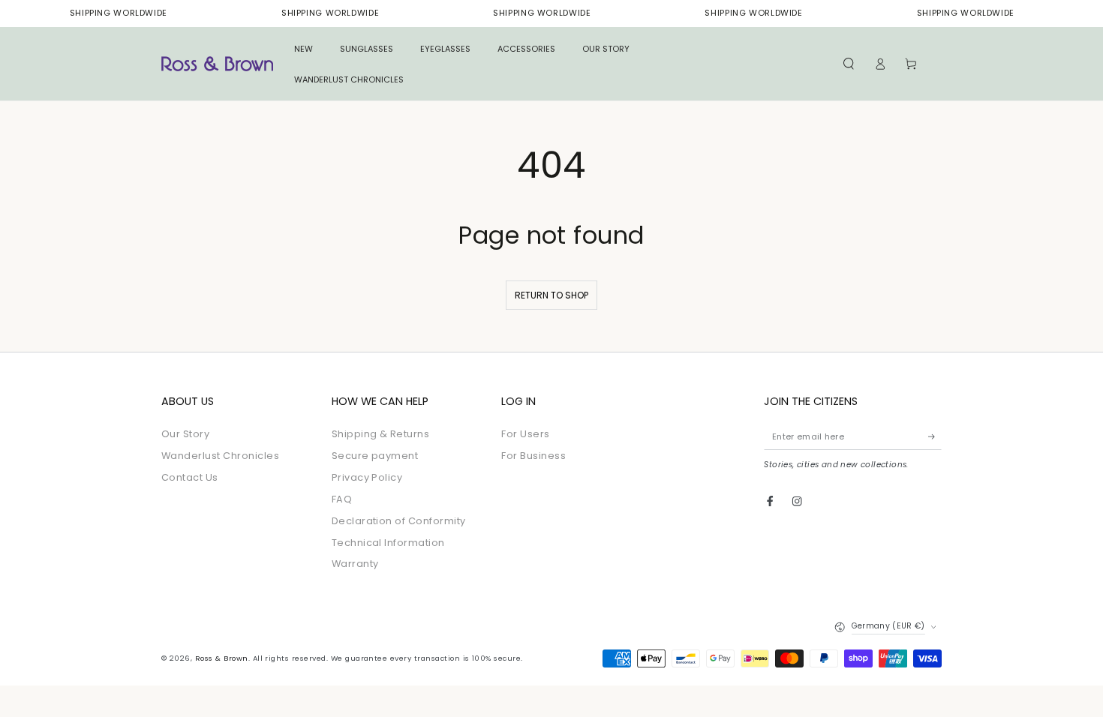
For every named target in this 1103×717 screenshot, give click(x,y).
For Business (533, 455)
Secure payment (375, 455)
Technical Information (388, 542)
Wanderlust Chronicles (220, 455)
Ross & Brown (221, 658)
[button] (848, 64)
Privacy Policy (367, 477)
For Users (525, 434)
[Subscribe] (935, 436)
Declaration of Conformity (399, 520)
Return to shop (551, 295)
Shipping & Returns (381, 434)
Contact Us (189, 477)
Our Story (185, 434)
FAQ (342, 499)
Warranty (355, 563)
